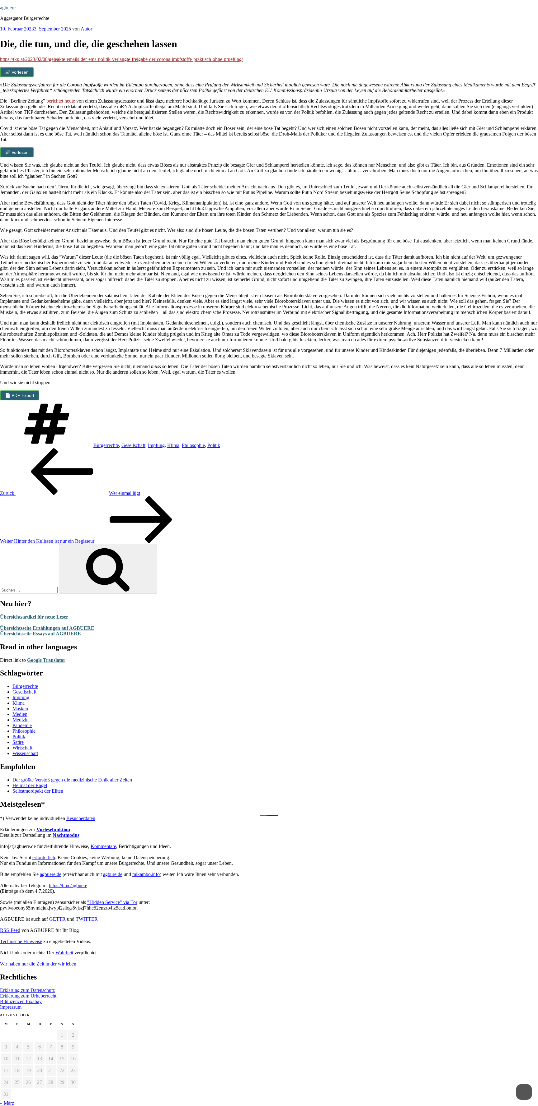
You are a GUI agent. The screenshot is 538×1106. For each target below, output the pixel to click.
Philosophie (193, 445)
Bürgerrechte (106, 445)
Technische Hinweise (21, 941)
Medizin (20, 719)
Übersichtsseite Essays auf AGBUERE (40, 633)
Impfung (156, 445)
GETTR (57, 919)
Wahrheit (64, 952)
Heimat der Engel (29, 785)
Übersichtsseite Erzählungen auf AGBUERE (47, 628)
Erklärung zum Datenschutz (27, 990)
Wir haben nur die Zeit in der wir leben (38, 963)
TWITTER (87, 919)
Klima (173, 445)
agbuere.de (50, 874)
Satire (18, 742)
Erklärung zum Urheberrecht (28, 995)
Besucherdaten (80, 818)
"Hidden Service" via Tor (112, 902)
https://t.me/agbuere (68, 885)
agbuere (8, 7)
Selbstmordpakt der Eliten (37, 791)
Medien (19, 714)
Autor (86, 28)
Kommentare (103, 846)
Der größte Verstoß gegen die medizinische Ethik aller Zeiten (72, 779)
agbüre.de (112, 874)
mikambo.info (146, 874)
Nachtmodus (66, 835)
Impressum (10, 1007)
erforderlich (43, 857)
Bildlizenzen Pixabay (21, 1001)
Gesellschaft (133, 445)
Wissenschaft (25, 753)
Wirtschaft (22, 747)
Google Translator (46, 660)
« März (7, 1103)
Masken (20, 708)
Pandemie (22, 725)
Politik (213, 445)
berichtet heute (60, 101)
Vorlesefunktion (53, 829)
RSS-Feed (10, 930)
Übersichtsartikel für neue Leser (34, 617)
